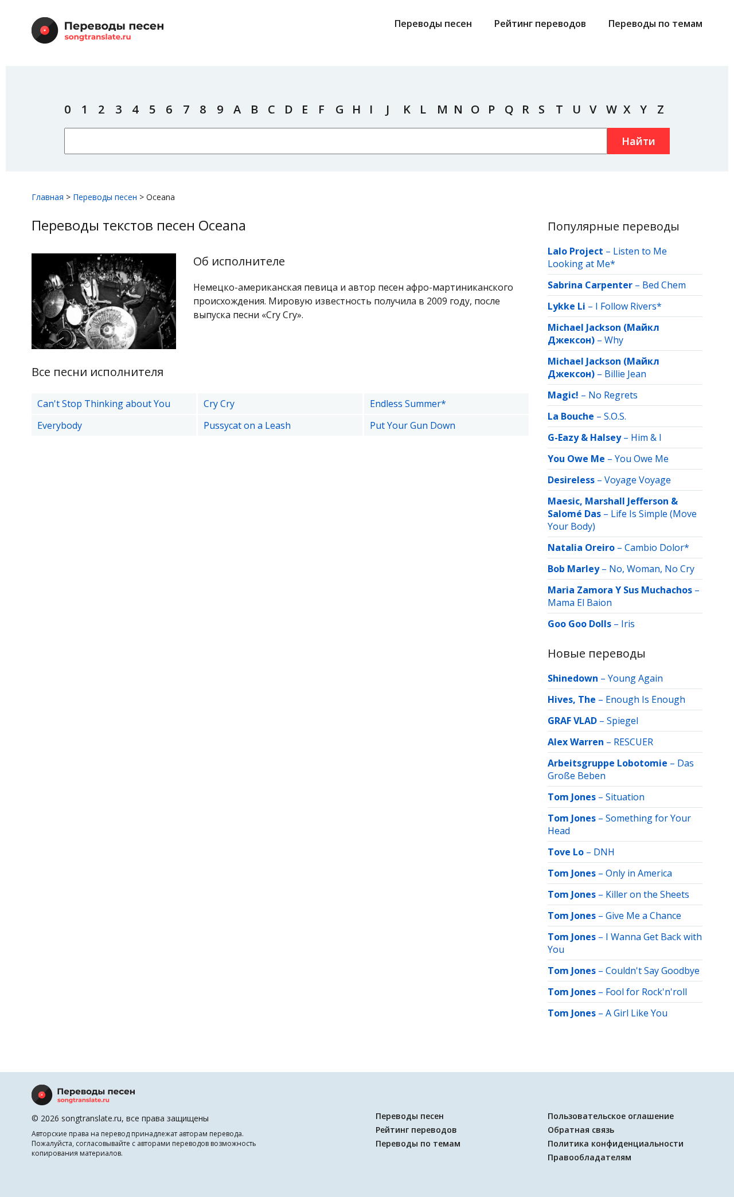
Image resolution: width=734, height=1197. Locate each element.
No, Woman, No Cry (651, 568)
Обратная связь (581, 1129)
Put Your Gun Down (412, 425)
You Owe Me (642, 458)
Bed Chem (664, 285)
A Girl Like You (636, 1013)
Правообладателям (589, 1157)
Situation (625, 797)
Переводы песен (433, 23)
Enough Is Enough (645, 699)
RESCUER (633, 742)
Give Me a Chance (643, 915)
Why (613, 340)
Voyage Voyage (637, 480)
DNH (604, 852)
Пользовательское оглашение (611, 1115)
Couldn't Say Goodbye (653, 970)
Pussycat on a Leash (247, 425)
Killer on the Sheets (647, 894)
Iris (628, 623)
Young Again (635, 678)
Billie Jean (625, 373)
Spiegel (622, 720)
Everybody (59, 425)
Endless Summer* (408, 403)
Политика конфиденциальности (616, 1143)
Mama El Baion (580, 602)
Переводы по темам (655, 23)
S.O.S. (615, 416)
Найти (638, 141)
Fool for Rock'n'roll (646, 991)
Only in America (639, 873)
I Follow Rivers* (628, 306)
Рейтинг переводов (540, 23)
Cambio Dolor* (656, 547)
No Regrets (613, 395)
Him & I (646, 437)
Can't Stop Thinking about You (103, 403)
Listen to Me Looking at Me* (607, 257)
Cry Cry (219, 403)
